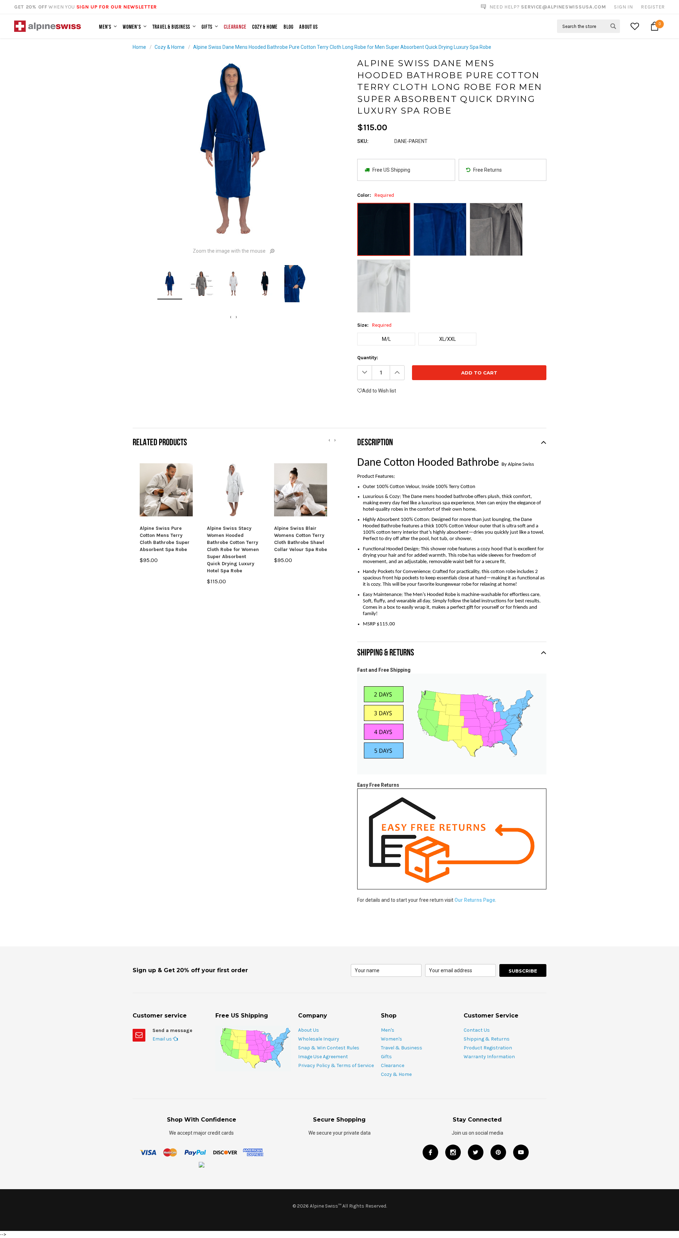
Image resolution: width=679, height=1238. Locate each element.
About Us (308, 26)
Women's (132, 26)
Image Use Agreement (323, 1057)
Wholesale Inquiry (318, 1039)
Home (139, 47)
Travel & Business (171, 26)
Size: (374, 325)
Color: (375, 195)
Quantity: (367, 358)
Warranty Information (489, 1057)
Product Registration (488, 1048)
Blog (288, 26)
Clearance (235, 26)
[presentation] (230, 317)
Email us (162, 1039)
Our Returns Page (474, 900)
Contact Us (477, 1030)
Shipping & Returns (487, 1039)
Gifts (207, 26)
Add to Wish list (379, 391)
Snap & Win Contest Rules (328, 1048)
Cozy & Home (265, 26)
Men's (105, 26)
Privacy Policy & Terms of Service (336, 1065)
